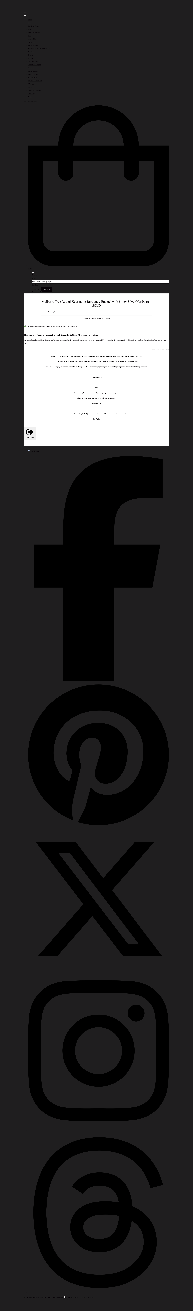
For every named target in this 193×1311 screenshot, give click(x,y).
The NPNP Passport (34, 65)
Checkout (47, 289)
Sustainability (32, 77)
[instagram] (98, 1130)
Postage (30, 58)
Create (92, 1297)
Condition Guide (33, 26)
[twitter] (98, 969)
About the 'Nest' (33, 45)
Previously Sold (52, 312)
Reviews (31, 68)
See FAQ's (96, 419)
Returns (30, 29)
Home (30, 20)
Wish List (31, 84)
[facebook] (98, 680)
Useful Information (34, 32)
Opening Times (33, 71)
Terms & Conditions (34, 90)
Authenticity (32, 39)
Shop (29, 23)
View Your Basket (89, 318)
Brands (43, 312)
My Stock (31, 52)
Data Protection (33, 74)
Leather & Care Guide (35, 81)
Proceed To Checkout (103, 318)
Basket (36, 289)
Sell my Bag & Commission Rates (39, 48)
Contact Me (32, 87)
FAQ (29, 36)
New (101, 377)
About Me (31, 42)
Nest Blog (31, 93)
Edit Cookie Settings (71, 1297)
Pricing (30, 55)
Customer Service (33, 61)
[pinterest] (98, 827)
